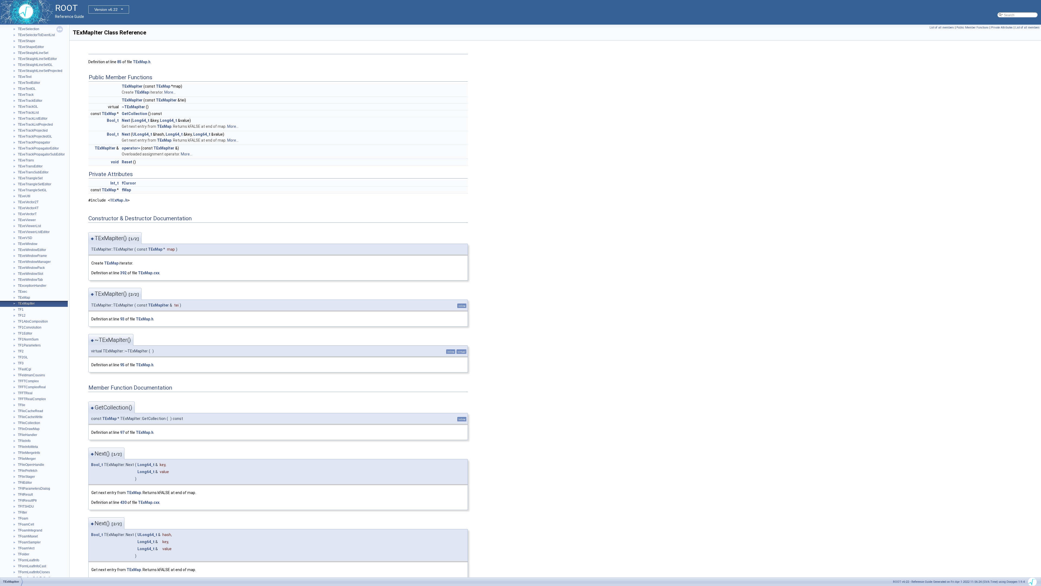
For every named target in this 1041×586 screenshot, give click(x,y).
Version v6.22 (106, 9)
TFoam (23, 518)
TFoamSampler (29, 542)
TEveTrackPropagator (34, 142)
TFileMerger (27, 459)
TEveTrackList (28, 112)
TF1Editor (25, 333)
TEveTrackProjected (33, 130)
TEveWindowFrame (32, 256)
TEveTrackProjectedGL (35, 136)
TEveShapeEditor (31, 47)
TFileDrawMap (29, 429)
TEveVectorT (27, 214)
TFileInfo (24, 441)
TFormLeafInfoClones (34, 572)
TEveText (24, 77)
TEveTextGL (27, 89)
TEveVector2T (28, 202)
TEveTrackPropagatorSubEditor (41, 154)
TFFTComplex (28, 381)
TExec (22, 292)
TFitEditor (25, 483)
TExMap (24, 298)
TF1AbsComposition (33, 321)
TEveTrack (26, 95)
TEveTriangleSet (30, 178)
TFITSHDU (26, 506)
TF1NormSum (28, 339)
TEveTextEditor (29, 83)
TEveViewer (27, 220)
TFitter (22, 512)
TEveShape (26, 41)
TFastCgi (24, 369)
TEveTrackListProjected (35, 124)
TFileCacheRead (30, 411)
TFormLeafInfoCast (32, 566)
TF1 (21, 309)
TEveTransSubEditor (33, 172)
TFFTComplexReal (32, 387)
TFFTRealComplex (32, 399)
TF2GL (23, 357)
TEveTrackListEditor (32, 118)
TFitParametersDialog (34, 489)
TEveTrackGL (28, 107)
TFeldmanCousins (31, 375)
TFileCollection (29, 423)
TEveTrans (26, 160)
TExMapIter (26, 303)
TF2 (21, 351)
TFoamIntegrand (30, 530)
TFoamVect (26, 548)
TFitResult (25, 494)
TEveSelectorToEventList (36, 35)
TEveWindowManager (34, 262)
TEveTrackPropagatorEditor (38, 148)
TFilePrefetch (27, 471)
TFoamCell (26, 524)
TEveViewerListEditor (34, 232)
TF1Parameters (29, 345)
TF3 (21, 363)
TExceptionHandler (32, 286)
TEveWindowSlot (30, 274)
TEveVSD (25, 238)
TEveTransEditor (30, 166)
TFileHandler (27, 435)
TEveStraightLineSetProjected (40, 71)
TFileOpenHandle (31, 465)
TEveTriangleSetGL (32, 190)
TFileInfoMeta (28, 447)
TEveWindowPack (31, 268)
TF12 (21, 315)
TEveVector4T (28, 208)
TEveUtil (24, 196)
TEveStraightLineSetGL (35, 65)
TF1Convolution (29, 327)
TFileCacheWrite (30, 417)
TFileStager (26, 477)
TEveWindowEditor (32, 250)
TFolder (23, 554)
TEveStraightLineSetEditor (37, 59)
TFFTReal (25, 393)
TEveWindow (27, 244)
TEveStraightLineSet (33, 53)
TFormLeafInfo (28, 560)
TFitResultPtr (27, 500)
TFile (21, 405)
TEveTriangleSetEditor (34, 184)
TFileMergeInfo (29, 453)
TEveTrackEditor (30, 101)
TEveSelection (28, 29)
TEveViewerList (29, 226)
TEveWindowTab (30, 280)
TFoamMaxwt (28, 536)
